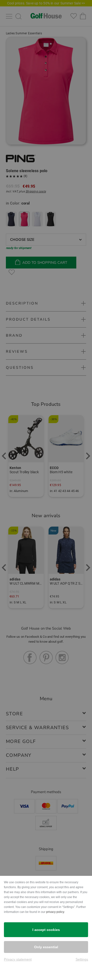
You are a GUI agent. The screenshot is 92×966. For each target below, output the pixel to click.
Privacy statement (18, 959)
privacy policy (55, 912)
